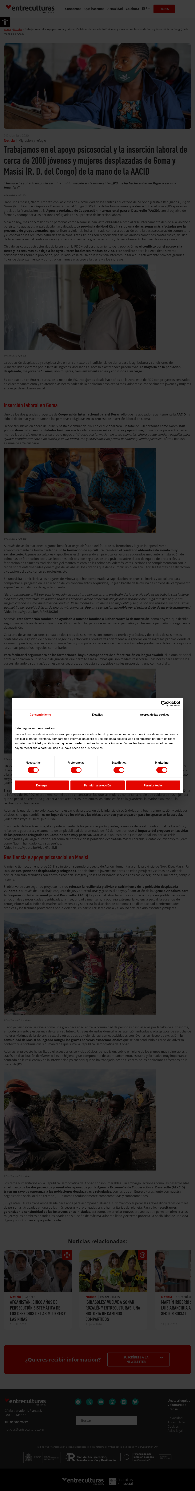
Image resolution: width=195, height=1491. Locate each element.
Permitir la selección (97, 785)
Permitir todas (153, 785)
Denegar (41, 785)
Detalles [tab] (97, 714)
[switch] (76, 770)
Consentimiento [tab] (40, 714)
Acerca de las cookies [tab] (154, 714)
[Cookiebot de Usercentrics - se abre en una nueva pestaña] (163, 703)
